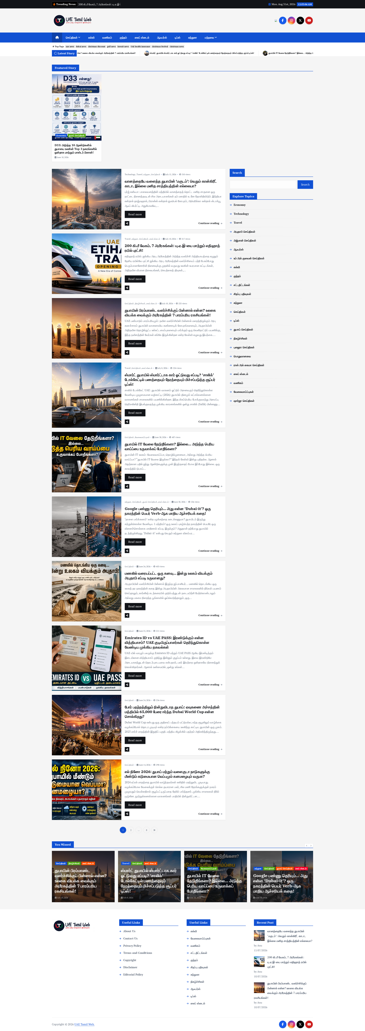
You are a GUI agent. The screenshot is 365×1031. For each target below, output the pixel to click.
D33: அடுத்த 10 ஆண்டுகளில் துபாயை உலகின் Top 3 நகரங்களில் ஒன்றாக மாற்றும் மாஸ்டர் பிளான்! (76, 148)
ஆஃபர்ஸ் (162, 37)
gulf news (111, 46)
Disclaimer (130, 967)
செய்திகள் (72, 37)
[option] (77, 118)
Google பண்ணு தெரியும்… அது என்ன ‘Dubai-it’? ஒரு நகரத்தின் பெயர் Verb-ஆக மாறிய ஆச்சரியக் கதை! (206, 53)
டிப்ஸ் (178, 37)
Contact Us (130, 938)
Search (237, 173)
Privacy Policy (132, 945)
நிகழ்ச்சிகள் (140, 303)
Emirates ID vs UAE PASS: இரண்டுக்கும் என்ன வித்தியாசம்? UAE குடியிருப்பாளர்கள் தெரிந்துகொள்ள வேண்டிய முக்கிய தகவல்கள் (167, 642)
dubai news (81, 46)
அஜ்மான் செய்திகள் (245, 240)
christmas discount (96, 46)
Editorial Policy (133, 974)
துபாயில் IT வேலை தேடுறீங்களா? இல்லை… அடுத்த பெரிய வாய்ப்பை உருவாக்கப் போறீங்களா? (106, 53)
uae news (70, 46)
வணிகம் (107, 37)
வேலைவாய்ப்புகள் (142, 437)
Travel (139, 174)
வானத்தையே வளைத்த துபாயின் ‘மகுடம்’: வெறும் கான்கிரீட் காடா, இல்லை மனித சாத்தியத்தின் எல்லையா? (171, 183)
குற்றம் (123, 37)
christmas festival (160, 46)
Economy (61, 135)
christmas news (177, 46)
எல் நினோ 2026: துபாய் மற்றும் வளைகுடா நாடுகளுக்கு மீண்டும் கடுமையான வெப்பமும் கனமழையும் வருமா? (167, 774)
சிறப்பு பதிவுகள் (242, 294)
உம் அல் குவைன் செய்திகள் (249, 258)
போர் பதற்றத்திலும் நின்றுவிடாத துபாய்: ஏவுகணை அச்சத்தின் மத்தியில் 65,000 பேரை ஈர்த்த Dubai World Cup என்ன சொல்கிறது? (172, 712)
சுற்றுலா (192, 37)
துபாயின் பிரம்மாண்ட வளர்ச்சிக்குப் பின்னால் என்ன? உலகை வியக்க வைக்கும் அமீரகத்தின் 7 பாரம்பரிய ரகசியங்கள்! (170, 312)
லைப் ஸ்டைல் (142, 37)
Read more (135, 214)
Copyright (129, 960)
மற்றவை (209, 37)
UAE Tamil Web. (84, 1024)
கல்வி (91, 37)
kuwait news (123, 46)
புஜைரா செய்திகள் (244, 347)
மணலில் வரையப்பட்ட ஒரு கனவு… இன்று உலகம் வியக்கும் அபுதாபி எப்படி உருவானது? (302, 53)
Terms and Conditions (137, 953)
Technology (130, 174)
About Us (129, 931)
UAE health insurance (140, 46)
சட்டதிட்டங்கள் (242, 285)
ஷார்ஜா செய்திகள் (244, 400)
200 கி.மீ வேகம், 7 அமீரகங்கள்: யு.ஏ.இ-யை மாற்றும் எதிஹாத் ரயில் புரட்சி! (172, 248)
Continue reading (209, 223)
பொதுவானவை (242, 356)
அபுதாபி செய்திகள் (244, 231)
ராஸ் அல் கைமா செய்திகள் (249, 365)
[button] (307, 845)
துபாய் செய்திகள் (77, 135)
